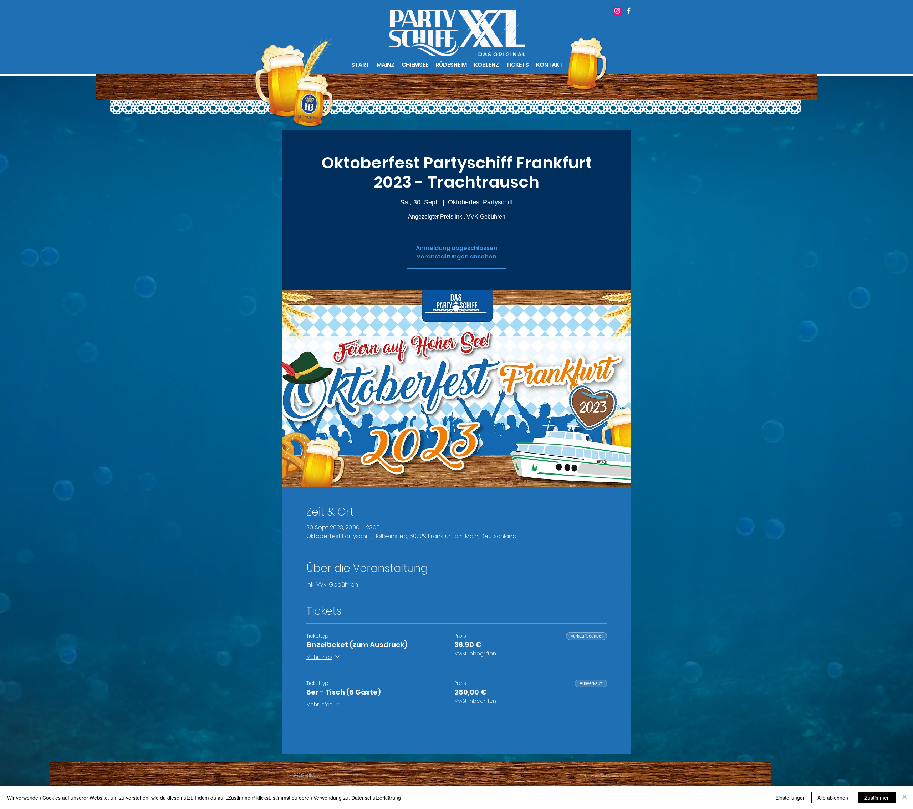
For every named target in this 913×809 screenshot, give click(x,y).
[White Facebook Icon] (629, 11)
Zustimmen (877, 797)
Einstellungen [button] (790, 797)
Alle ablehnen (832, 797)
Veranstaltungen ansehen (456, 256)
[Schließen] (904, 797)
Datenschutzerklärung (376, 797)
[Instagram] (617, 11)
